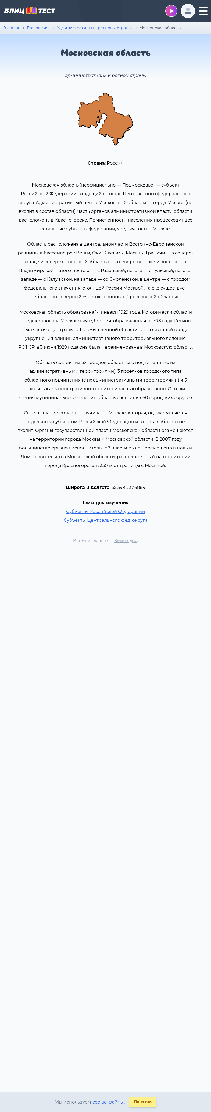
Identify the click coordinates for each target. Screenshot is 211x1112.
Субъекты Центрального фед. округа (106, 520)
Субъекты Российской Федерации (105, 511)
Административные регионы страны (93, 27)
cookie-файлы (108, 1102)
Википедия (125, 540)
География (37, 27)
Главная (11, 27)
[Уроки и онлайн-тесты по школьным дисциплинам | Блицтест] (29, 11)
